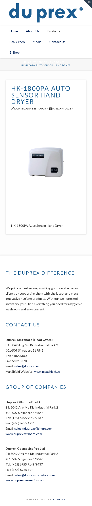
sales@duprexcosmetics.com (34, 475)
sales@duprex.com (27, 366)
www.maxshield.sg (47, 371)
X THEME (59, 499)
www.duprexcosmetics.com (25, 480)
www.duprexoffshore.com (24, 434)
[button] (88, 4)
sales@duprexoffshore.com (33, 428)
